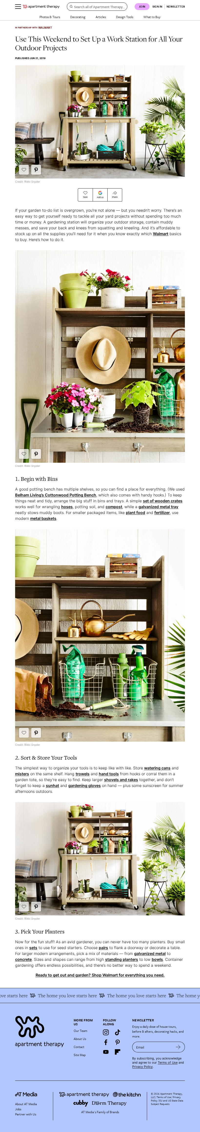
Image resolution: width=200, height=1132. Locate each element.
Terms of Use (168, 1062)
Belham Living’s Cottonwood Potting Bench (55, 495)
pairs (103, 947)
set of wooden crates (162, 500)
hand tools (109, 773)
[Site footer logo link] (41, 1030)
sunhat (52, 785)
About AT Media (26, 1103)
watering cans (157, 767)
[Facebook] (106, 1042)
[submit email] (178, 1047)
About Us (80, 1038)
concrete (23, 959)
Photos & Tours (50, 16)
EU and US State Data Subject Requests (167, 1102)
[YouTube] (106, 1052)
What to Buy (151, 16)
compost (114, 506)
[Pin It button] (36, 170)
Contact (79, 1046)
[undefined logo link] (41, 6)
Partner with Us (25, 1114)
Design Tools (124, 16)
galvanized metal (150, 953)
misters (22, 773)
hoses (67, 506)
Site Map (80, 1054)
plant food (135, 512)
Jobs (18, 1109)
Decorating (77, 16)
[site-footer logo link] (26, 1094)
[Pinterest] (117, 1042)
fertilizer (162, 512)
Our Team (80, 1030)
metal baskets (43, 518)
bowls (157, 959)
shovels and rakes (121, 779)
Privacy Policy (142, 1067)
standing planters (121, 959)
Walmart (160, 233)
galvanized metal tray (158, 506)
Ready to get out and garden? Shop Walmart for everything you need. (100, 975)
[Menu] (18, 7)
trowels (83, 773)
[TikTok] (117, 1032)
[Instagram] (106, 1032)
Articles (101, 16)
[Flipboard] (117, 1052)
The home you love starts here (54, 995)
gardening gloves (84, 785)
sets (33, 947)
